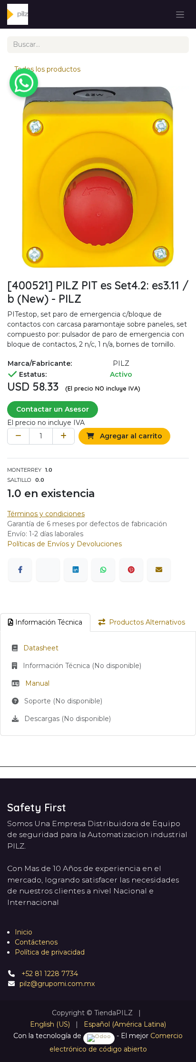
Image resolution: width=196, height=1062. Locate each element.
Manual (37, 683)
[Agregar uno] (63, 436)
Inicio (23, 932)
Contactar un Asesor (52, 409)
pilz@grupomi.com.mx (57, 983)
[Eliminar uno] (18, 436)
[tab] (45, 622)
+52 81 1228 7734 (49, 973)
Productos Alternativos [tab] (147, 622)
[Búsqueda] (178, 44)
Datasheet (41, 648)
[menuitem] (50, 1024)
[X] (48, 569)
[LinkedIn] (75, 569)
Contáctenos (36, 942)
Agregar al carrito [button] (130, 436)
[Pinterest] (131, 569)
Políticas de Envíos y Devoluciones (64, 544)
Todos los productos (47, 69)
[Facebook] (20, 569)
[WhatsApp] (103, 569)
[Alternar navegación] (180, 14)
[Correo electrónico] (158, 569)
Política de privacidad (50, 952)
